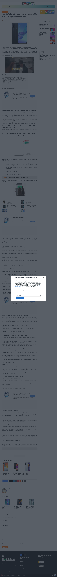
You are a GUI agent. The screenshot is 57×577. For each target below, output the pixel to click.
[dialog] (28, 288)
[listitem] (28, 293)
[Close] (44, 278)
